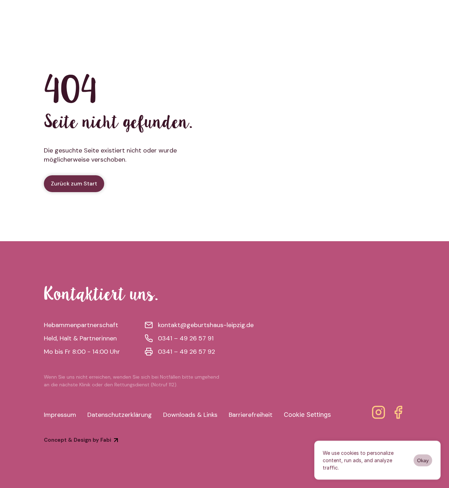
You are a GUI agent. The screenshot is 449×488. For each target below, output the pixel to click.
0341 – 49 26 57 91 (186, 338)
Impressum (60, 415)
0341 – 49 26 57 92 (186, 351)
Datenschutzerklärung (119, 415)
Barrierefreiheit (251, 415)
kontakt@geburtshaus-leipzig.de (206, 325)
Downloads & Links (190, 415)
